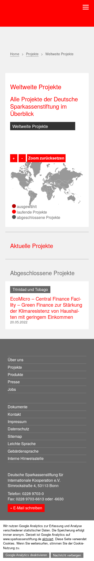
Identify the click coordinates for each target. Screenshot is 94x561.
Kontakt (14, 414)
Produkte (15, 374)
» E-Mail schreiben (26, 508)
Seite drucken (13, 65)
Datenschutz (18, 429)
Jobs (12, 389)
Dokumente (17, 406)
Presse (14, 382)
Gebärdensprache (23, 451)
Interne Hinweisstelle (26, 458)
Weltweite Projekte (30, 126)
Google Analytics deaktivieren (26, 555)
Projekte (32, 53)
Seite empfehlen (25, 65)
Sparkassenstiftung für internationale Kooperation (41, 16)
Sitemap (15, 436)
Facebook (37, 65)
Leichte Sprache (22, 443)
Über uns (15, 359)
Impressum (17, 421)
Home (14, 53)
